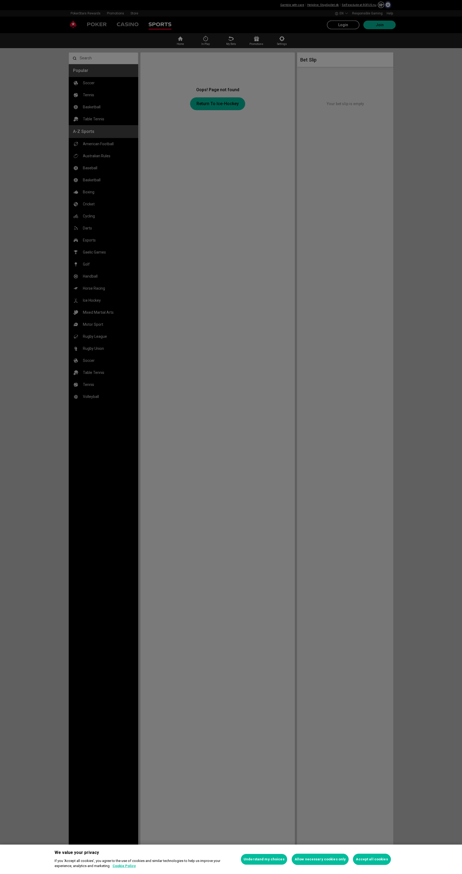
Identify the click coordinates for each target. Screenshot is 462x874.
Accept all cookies (372, 859)
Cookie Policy (124, 866)
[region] (231, 859)
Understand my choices (264, 859)
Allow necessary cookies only (320, 859)
